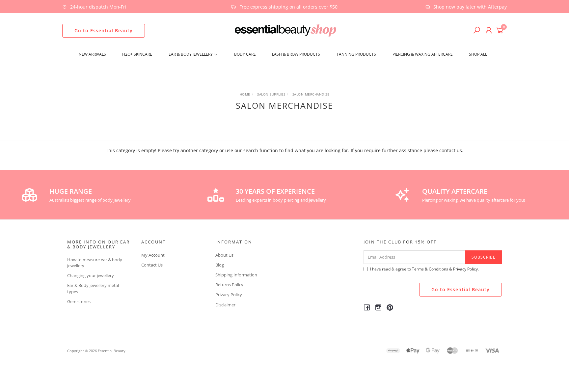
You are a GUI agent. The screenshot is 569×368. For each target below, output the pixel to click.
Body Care (245, 54)
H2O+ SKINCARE (137, 54)
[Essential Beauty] (285, 30)
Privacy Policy (228, 294)
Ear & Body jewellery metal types (93, 288)
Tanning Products (356, 54)
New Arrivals (92, 54)
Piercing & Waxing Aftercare (423, 54)
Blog (219, 265)
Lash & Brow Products (296, 54)
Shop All (478, 54)
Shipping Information (236, 275)
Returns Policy (229, 285)
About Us (224, 255)
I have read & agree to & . (424, 269)
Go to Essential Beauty (103, 30)
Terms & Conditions (430, 269)
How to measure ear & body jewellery (94, 263)
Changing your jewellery (90, 275)
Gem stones (79, 301)
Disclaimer (225, 305)
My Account (153, 255)
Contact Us (152, 265)
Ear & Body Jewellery (191, 54)
